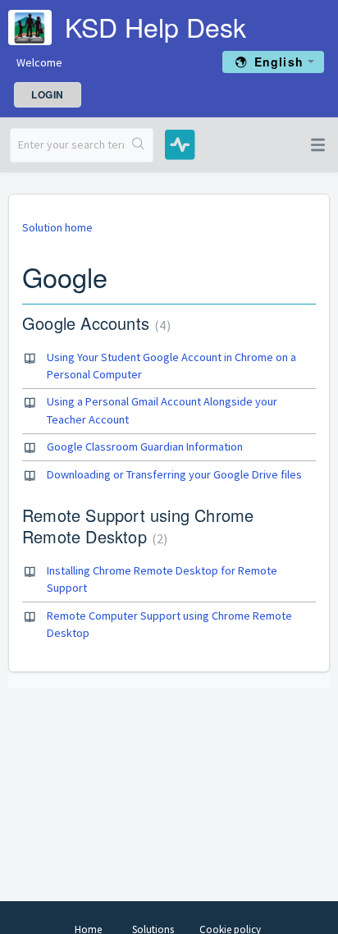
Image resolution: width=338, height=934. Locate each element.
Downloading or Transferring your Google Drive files (174, 474)
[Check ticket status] (173, 144)
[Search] (138, 145)
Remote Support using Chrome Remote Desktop (138, 525)
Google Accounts (94, 323)
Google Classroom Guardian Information (145, 446)
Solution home (57, 227)
